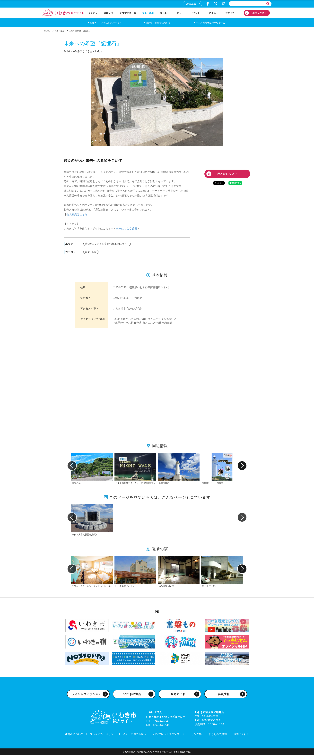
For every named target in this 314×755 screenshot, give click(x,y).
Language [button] (190, 3)
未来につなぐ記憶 (126, 228)
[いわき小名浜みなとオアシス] (133, 641)
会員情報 (224, 694)
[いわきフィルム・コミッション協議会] (133, 658)
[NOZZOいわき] (87, 658)
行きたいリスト (257, 13)
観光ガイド (178, 694)
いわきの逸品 (132, 694)
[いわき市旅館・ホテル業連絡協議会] (87, 641)
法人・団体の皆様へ (134, 734)
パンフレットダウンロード (168, 734)
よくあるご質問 (217, 734)
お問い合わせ (241, 734)
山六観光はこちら (76, 214)
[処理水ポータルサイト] (227, 658)
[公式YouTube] (227, 625)
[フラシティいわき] (180, 641)
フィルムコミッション (86, 694)
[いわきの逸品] (133, 625)
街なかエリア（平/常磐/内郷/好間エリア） (107, 243)
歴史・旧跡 (91, 251)
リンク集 (196, 734)
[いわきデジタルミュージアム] (180, 658)
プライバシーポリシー (103, 734)
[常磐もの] (180, 625)
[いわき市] (87, 625)
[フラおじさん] (227, 641)
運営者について (74, 734)
